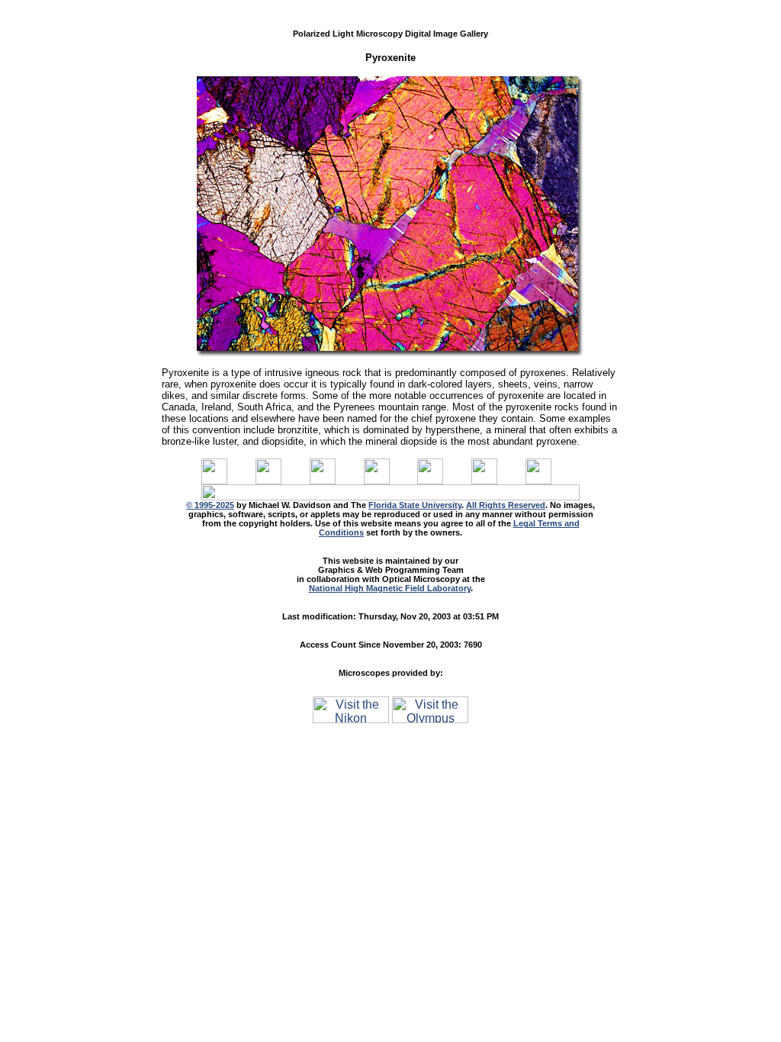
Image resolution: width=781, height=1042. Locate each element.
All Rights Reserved (505, 505)
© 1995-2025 (210, 505)
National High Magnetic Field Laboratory (390, 588)
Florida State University (414, 505)
